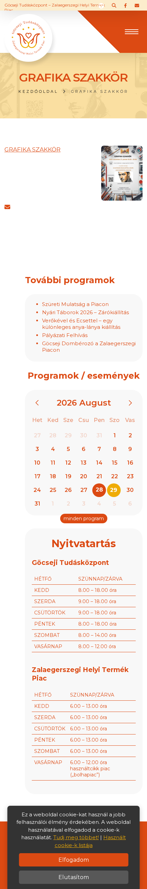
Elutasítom (73, 877)
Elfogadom (73, 860)
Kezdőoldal (38, 91)
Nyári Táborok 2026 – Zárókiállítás (85, 312)
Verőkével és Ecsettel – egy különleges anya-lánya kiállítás (81, 323)
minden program (84, 518)
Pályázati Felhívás (65, 335)
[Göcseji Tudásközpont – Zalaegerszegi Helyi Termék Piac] (28, 31)
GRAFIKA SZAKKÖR (32, 149)
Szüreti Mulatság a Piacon (75, 304)
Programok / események (84, 375)
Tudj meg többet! (76, 837)
